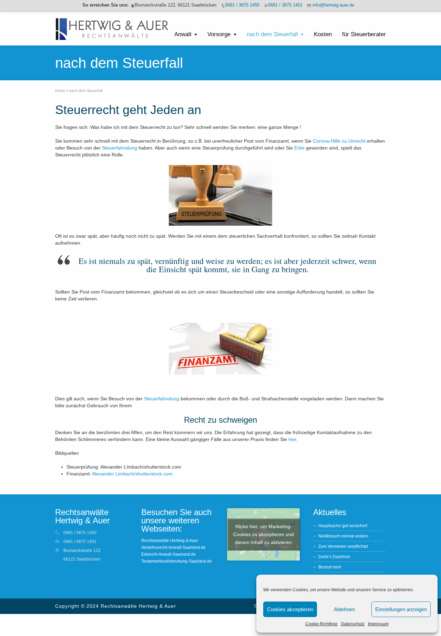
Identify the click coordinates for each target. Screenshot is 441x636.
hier (292, 439)
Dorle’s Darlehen (334, 556)
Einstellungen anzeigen (401, 609)
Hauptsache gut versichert (342, 525)
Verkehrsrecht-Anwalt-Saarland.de (173, 547)
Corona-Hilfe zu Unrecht (339, 141)
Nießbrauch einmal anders (343, 536)
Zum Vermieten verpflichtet (343, 546)
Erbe (299, 148)
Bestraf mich (329, 567)
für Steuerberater (364, 34)
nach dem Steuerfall (272, 34)
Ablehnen (344, 609)
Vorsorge (218, 34)
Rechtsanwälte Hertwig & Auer (169, 540)
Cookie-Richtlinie (321, 624)
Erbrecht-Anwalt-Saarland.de (168, 554)
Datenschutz (353, 624)
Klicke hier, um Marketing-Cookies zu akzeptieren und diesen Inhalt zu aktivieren (263, 534)
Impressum (378, 624)
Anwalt (183, 34)
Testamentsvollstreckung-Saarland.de (176, 561)
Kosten (323, 34)
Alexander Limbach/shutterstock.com (132, 473)
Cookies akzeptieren (290, 609)
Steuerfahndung (119, 148)
